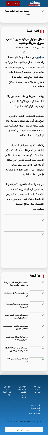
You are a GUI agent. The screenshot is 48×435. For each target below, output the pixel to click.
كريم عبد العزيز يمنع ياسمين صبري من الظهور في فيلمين (16, 316)
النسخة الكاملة (13, 3)
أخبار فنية (36, 411)
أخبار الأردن (22, 387)
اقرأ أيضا (35, 276)
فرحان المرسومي (34, 414)
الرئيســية (37, 387)
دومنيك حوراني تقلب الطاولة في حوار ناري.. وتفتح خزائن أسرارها (16, 283)
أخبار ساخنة (35, 406)
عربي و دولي (22, 390)
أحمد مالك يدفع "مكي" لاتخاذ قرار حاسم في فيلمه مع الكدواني (16, 349)
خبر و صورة (7, 387)
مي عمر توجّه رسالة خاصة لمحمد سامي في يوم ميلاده (17, 338)
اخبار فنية (33, 31)
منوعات (23, 398)
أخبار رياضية (7, 392)
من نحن (38, 390)
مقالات (9, 390)
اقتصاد (23, 392)
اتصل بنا (38, 392)
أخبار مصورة (35, 408)
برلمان (24, 395)
